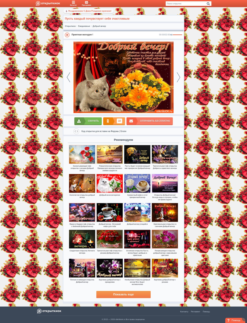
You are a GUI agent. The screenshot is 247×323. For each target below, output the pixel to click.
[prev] (68, 77)
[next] (178, 77)
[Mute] (171, 34)
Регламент (195, 312)
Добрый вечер (99, 26)
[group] (123, 35)
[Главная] (48, 3)
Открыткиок (70, 26)
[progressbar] (177, 35)
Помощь (206, 312)
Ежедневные (84, 26)
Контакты (184, 312)
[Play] (67, 35)
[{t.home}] (49, 311)
